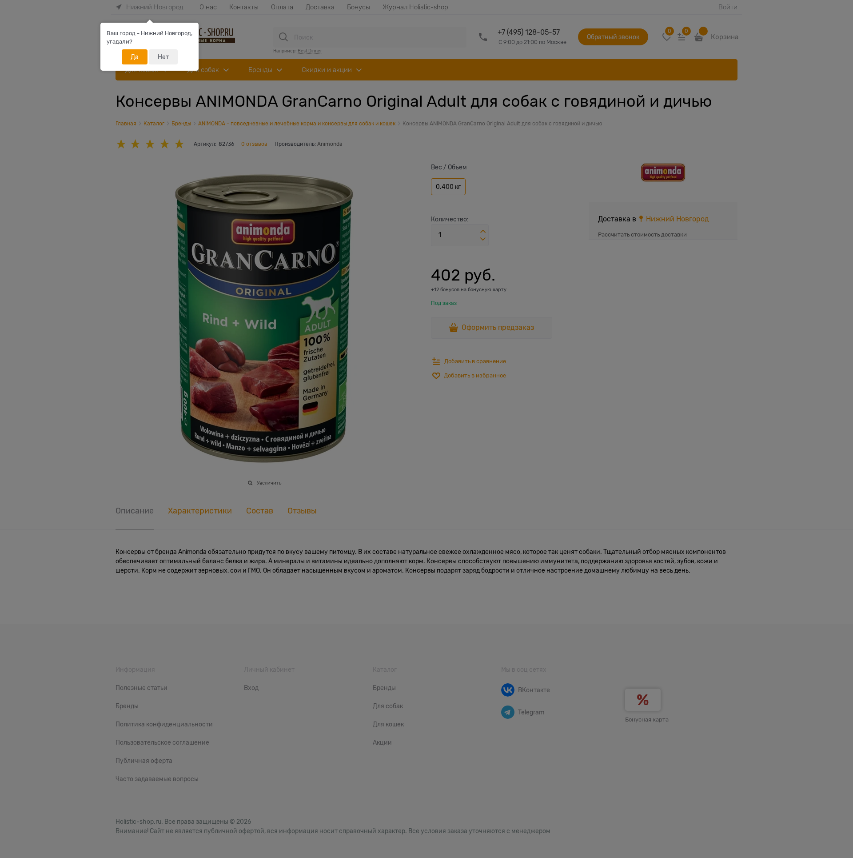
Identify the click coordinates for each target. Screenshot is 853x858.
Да (135, 56)
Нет (163, 56)
